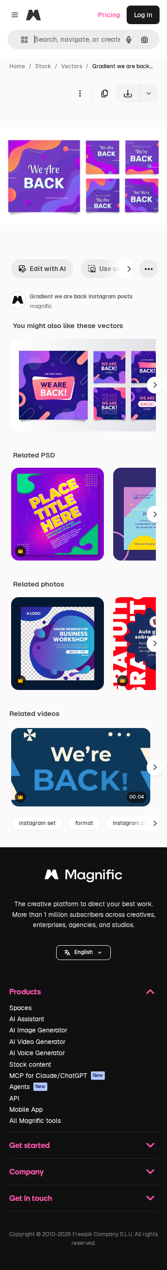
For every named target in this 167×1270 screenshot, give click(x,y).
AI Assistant (26, 1019)
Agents (27, 1087)
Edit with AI (48, 268)
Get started (29, 1145)
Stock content (30, 1064)
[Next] (129, 268)
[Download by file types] (148, 93)
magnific (41, 306)
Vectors (71, 66)
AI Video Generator (37, 1042)
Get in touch (30, 1198)
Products (25, 991)
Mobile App (26, 1109)
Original (59, 124)
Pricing (109, 15)
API (14, 1098)
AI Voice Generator (37, 1053)
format (84, 823)
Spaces (20, 1008)
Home (17, 66)
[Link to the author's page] (17, 301)
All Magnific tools (35, 1120)
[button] (83, 952)
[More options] (80, 93)
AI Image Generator (38, 1030)
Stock (43, 66)
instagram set (37, 823)
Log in (143, 15)
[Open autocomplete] (20, 39)
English (83, 952)
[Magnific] (83, 877)
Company (26, 1171)
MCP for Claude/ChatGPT (56, 1075)
